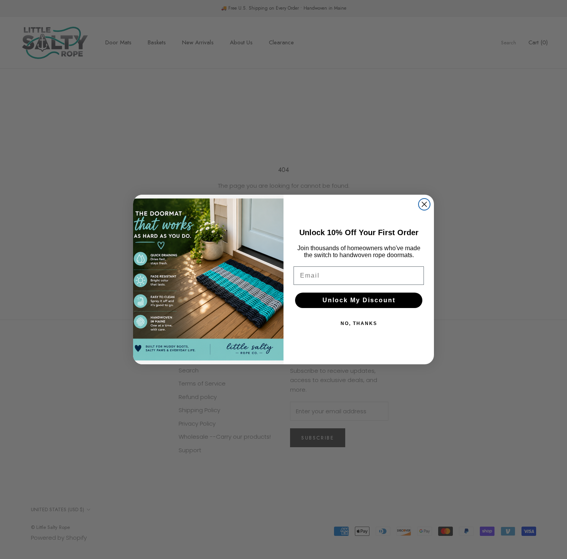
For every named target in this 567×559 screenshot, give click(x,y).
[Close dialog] (424, 204)
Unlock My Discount (358, 300)
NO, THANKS (359, 323)
